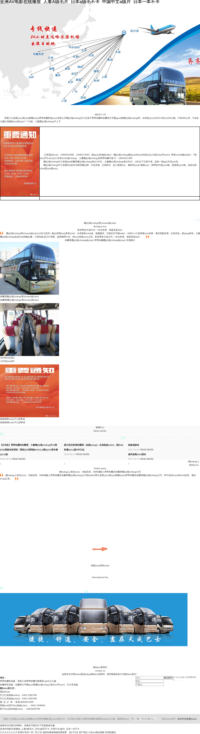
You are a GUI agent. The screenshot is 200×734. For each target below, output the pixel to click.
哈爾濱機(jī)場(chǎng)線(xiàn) (79, 240)
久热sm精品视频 (96, 732)
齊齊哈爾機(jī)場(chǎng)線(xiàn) (110, 240)
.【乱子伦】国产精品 (77, 732)
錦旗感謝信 (133, 445)
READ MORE (18, 459)
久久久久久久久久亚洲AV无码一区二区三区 (21, 732)
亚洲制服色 (110, 732)
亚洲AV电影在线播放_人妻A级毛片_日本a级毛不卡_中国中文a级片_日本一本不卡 (39, 729)
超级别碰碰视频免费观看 (55, 732)
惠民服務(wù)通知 (137, 454)
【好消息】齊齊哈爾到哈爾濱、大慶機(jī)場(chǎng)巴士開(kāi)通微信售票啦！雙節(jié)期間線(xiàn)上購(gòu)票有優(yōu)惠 (29, 450)
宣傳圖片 (130, 240)
